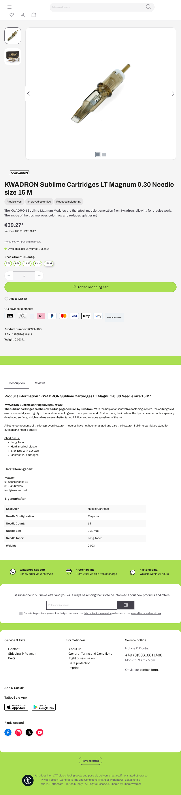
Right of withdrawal (111, 779)
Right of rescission (81, 658)
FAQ (11, 658)
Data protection (79, 663)
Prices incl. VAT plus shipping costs (22, 242)
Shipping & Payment (22, 653)
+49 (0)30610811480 (143, 655)
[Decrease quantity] (9, 275)
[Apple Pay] (86, 316)
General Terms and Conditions (90, 653)
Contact (13, 649)
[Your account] (22, 15)
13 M (38, 263)
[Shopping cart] (33, 15)
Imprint (73, 667)
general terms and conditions (146, 613)
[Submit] (126, 605)
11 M (27, 263)
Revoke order (90, 760)
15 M (48, 263)
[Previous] (28, 93)
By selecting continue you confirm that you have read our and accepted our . (93, 613)
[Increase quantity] (39, 275)
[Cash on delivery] (22, 316)
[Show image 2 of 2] (104, 154)
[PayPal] (52, 316)
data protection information (97, 613)
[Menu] (8, 7)
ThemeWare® (132, 784)
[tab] (16, 383)
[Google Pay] (98, 316)
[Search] (148, 7)
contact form (149, 669)
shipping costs (73, 775)
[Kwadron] (19, 172)
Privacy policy (49, 779)
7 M (8, 263)
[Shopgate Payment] (9, 316)
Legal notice (132, 779)
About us (74, 649)
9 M (17, 263)
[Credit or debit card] (69, 316)
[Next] (173, 93)
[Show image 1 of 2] (98, 154)
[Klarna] (41, 316)
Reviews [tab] (39, 383)
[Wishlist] (11, 15)
